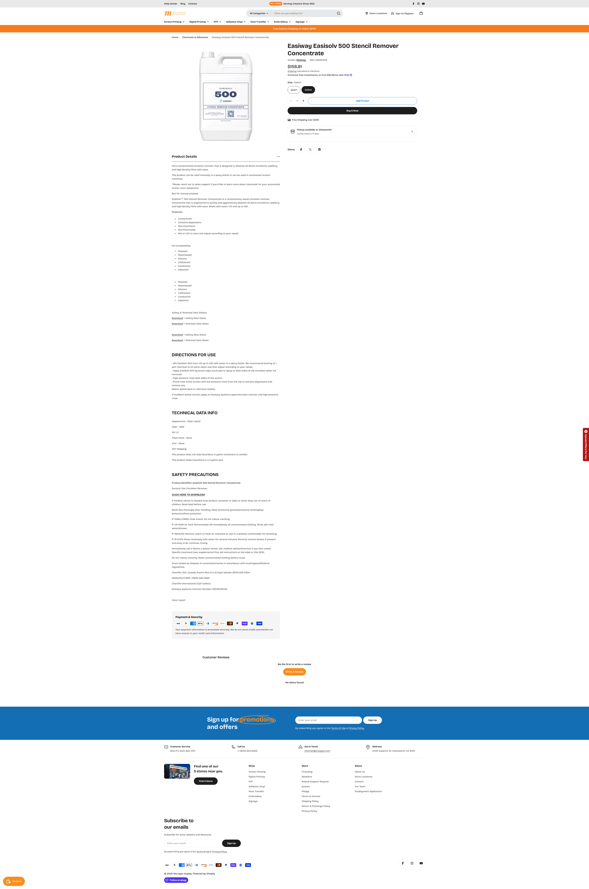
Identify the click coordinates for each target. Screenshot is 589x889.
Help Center (170, 3)
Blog (182, 3)
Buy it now (352, 110)
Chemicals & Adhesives (195, 37)
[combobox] (294, 13)
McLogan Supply (182, 873)
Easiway (301, 60)
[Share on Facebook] (301, 149)
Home (175, 37)
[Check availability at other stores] (412, 131)
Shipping (292, 71)
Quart (294, 89)
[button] (586, 444)
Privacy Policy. (356, 728)
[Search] (338, 13)
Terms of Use (338, 728)
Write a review (294, 671)
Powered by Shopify (204, 873)
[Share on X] (310, 149)
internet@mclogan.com (317, 750)
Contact (192, 3)
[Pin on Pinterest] (319, 149)
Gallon (308, 89)
